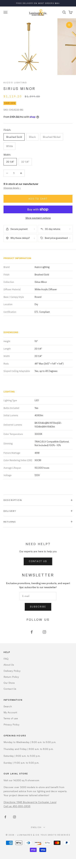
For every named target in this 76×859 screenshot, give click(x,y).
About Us (9, 664)
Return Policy (11, 676)
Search (8, 706)
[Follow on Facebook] (31, 632)
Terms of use (11, 718)
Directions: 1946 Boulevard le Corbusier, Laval (30, 802)
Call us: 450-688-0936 (17, 806)
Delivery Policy (12, 670)
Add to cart (38, 198)
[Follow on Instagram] (44, 632)
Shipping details (12, 188)
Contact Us (38, 561)
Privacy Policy (11, 724)
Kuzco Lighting (15, 82)
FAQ (6, 658)
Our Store (9, 682)
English (36, 827)
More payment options (38, 217)
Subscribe (38, 606)
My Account (10, 712)
